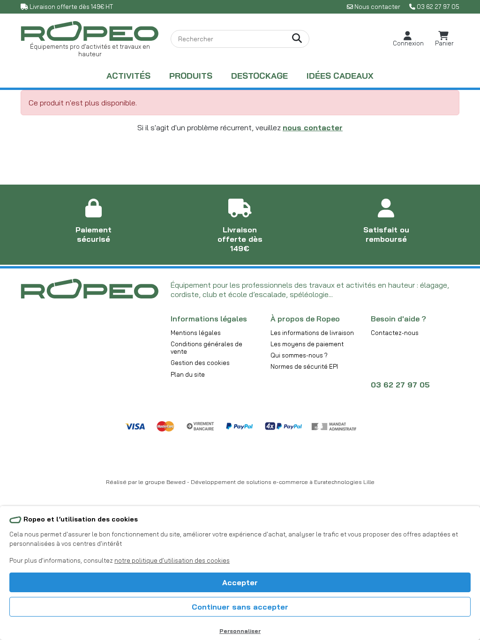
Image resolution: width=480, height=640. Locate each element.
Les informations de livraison (312, 332)
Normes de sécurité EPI (304, 366)
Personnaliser (240, 630)
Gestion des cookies (200, 362)
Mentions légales (196, 332)
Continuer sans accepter (240, 606)
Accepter (240, 582)
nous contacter (313, 127)
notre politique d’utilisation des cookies (172, 560)
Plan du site (188, 374)
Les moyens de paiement (307, 344)
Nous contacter (377, 6)
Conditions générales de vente (206, 347)
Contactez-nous (395, 332)
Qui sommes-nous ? (299, 355)
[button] (408, 39)
